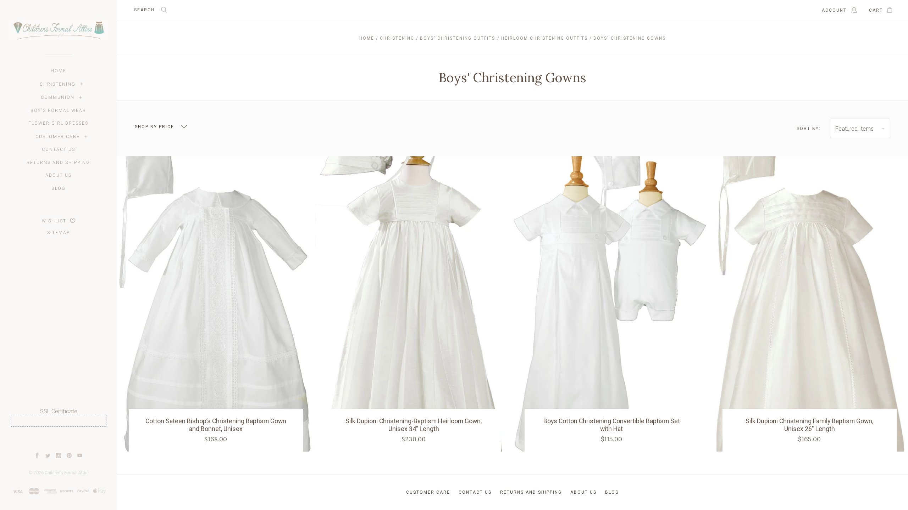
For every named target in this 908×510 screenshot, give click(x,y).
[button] (58, 440)
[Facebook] (37, 456)
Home (58, 70)
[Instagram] (58, 456)
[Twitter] (47, 456)
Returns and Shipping (58, 162)
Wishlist (55, 221)
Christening (58, 84)
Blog (58, 188)
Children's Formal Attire (66, 472)
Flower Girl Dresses (58, 123)
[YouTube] (79, 456)
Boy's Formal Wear (58, 110)
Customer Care (57, 136)
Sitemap (58, 232)
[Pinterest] (69, 456)
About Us (58, 175)
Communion (57, 97)
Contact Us (58, 149)
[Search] (164, 10)
